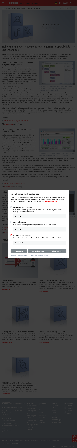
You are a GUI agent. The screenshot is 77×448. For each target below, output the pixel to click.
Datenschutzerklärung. (51, 201)
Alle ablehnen (19, 251)
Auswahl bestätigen (38, 251)
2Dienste (20, 243)
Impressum (13, 256)
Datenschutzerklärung (23, 256)
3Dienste (20, 229)
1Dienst (20, 216)
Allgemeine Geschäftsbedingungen (39, 256)
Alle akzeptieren (57, 251)
